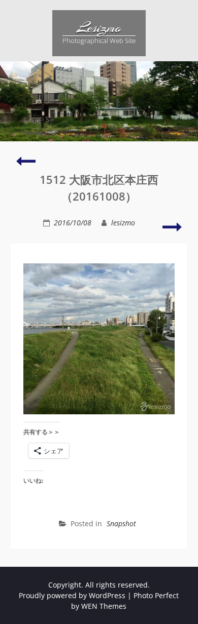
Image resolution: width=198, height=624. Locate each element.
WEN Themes (103, 606)
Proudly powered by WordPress (72, 595)
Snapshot (121, 523)
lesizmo (123, 222)
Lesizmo (99, 27)
